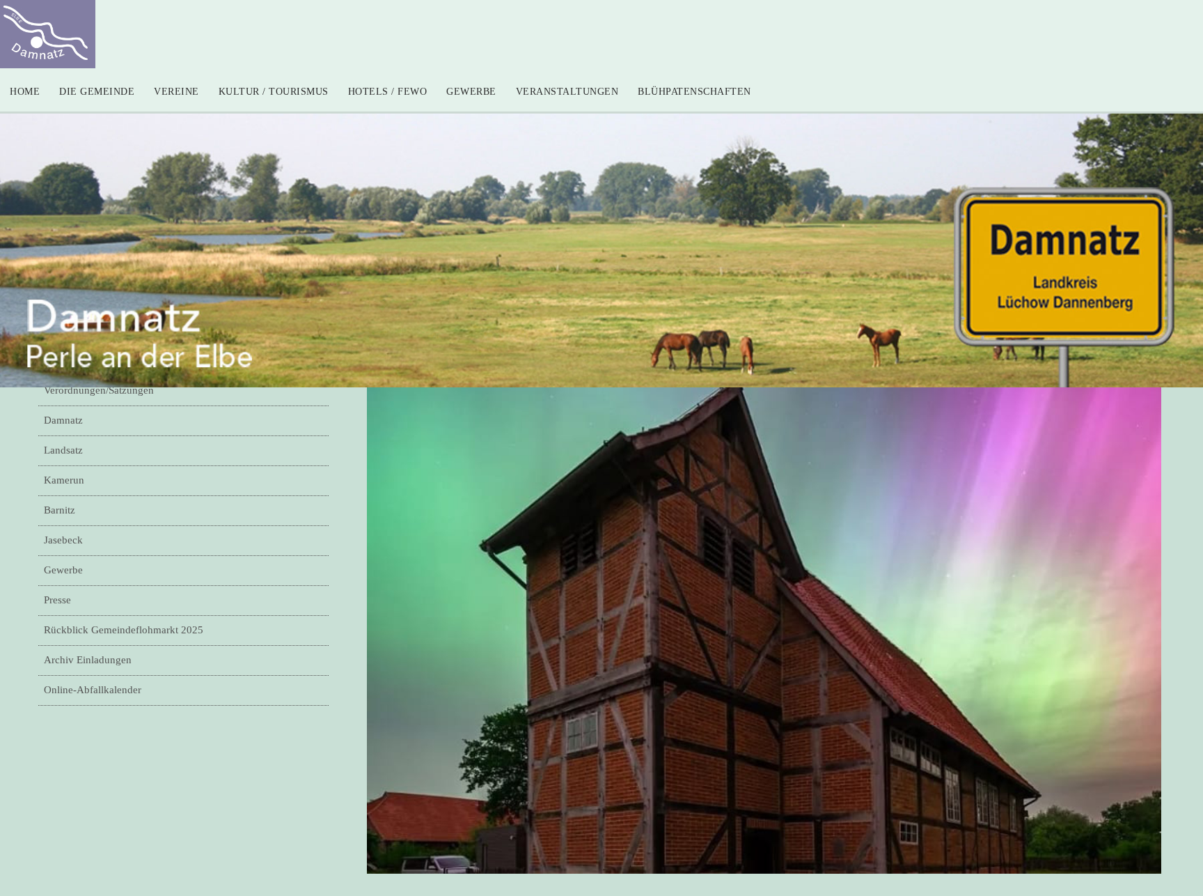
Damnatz (63, 420)
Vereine (176, 91)
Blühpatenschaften (694, 91)
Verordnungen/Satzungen (99, 390)
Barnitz (59, 510)
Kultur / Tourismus (274, 91)
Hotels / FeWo (387, 91)
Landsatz (63, 450)
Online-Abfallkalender (92, 689)
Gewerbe (471, 91)
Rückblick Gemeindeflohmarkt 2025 (123, 629)
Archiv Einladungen (88, 659)
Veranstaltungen (567, 91)
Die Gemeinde (96, 91)
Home (25, 91)
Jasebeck (63, 540)
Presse (57, 599)
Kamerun (64, 480)
